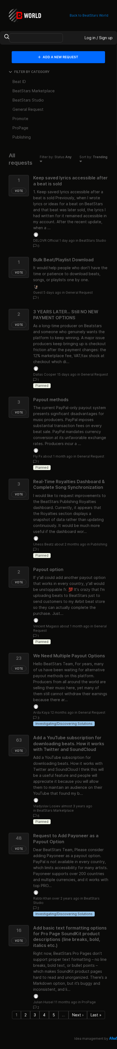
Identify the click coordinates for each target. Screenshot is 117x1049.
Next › (78, 1015)
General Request (79, 292)
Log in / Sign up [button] (99, 37)
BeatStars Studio (92, 240)
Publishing (99, 544)
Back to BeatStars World (89, 15)
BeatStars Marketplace (55, 810)
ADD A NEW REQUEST (60, 57)
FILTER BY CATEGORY (32, 72)
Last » (96, 1015)
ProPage (89, 1002)
